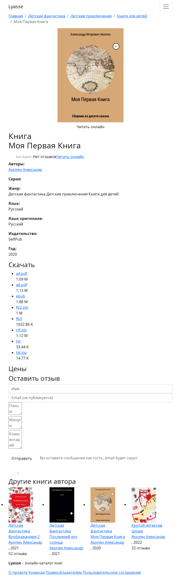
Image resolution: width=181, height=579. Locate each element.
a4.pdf (21, 273)
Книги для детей (132, 16)
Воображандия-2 (24, 536)
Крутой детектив (147, 525)
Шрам (137, 531)
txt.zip (21, 352)
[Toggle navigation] (166, 6)
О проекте (18, 572)
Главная (15, 16)
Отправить (22, 458)
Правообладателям (64, 572)
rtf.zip (21, 330)
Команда (37, 572)
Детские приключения (91, 16)
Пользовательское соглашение (112, 572)
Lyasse (15, 6)
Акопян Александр (25, 169)
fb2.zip (22, 307)
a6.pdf (21, 284)
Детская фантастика (46, 16)
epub (20, 296)
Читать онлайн (90, 126)
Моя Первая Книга (107, 536)
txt (18, 341)
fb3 (19, 318)
